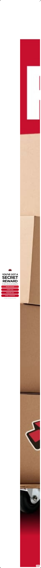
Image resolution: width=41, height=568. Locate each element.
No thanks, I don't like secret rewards (10, 298)
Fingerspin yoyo (10, 292)
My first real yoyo (10, 286)
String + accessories (10, 295)
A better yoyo (10, 289)
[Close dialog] (39, 1)
